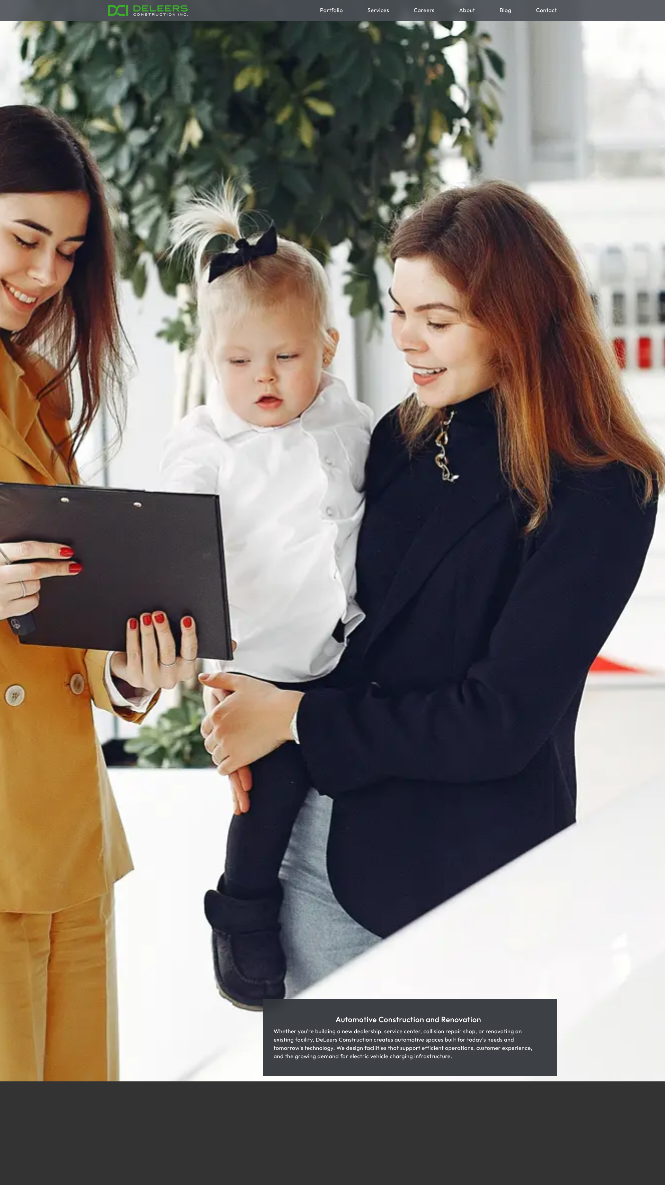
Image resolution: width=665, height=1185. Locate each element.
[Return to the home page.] (148, 10)
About (467, 10)
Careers (424, 10)
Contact (546, 10)
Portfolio (331, 10)
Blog (506, 10)
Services (378, 10)
